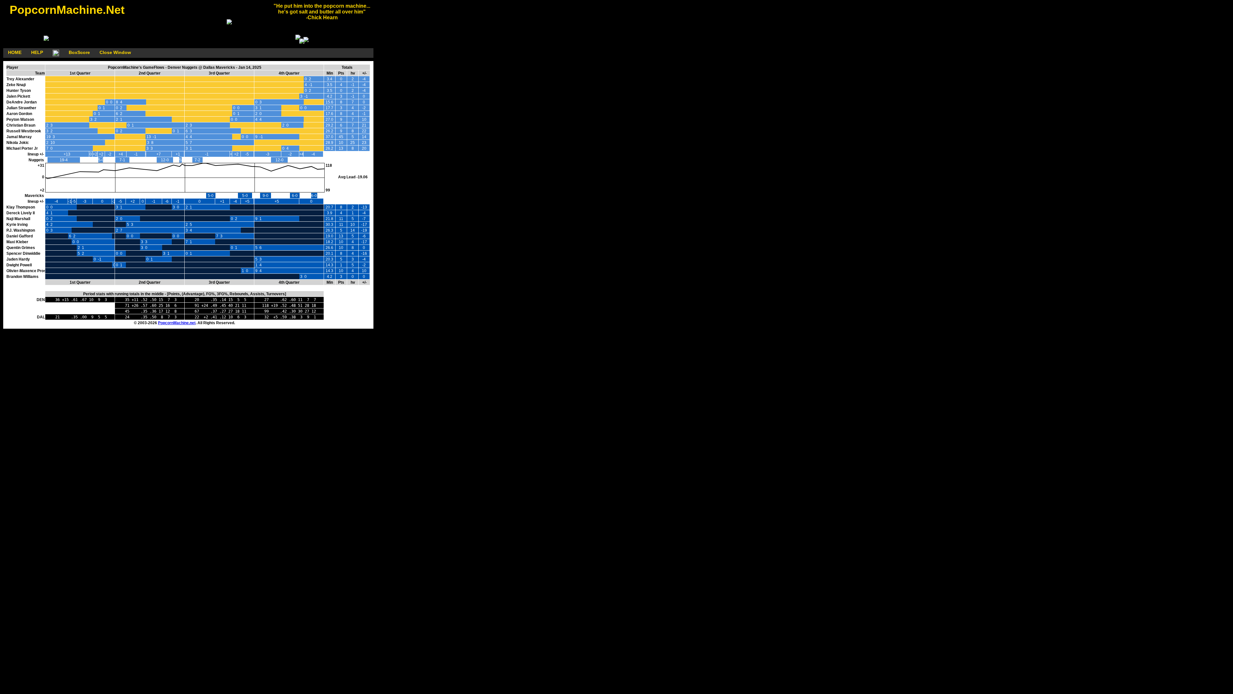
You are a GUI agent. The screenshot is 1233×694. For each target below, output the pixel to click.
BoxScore (79, 52)
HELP (37, 52)
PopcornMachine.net (177, 323)
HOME (15, 52)
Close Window (115, 52)
